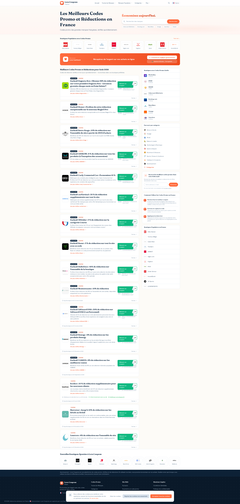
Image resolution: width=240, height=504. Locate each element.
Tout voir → (177, 38)
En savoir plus (94, 498)
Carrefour (167, 27)
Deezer (175, 27)
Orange (159, 27)
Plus (147, 3)
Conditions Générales (160, 485)
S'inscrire (173, 184)
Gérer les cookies (115, 496)
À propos (125, 485)
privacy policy (167, 188)
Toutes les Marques (108, 3)
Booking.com (141, 27)
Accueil (97, 3)
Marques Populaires (124, 3)
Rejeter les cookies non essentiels (135, 496)
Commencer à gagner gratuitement (163, 57)
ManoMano (151, 27)
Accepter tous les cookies (161, 496)
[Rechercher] (169, 3)
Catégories (138, 3)
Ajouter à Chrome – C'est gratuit (163, 61)
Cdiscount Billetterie (128, 27)
